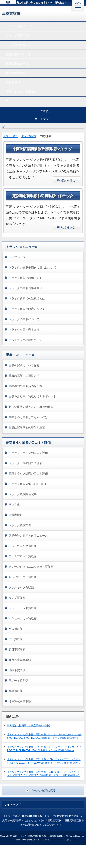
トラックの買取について (24, 319)
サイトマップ (43, 118)
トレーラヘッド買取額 (23, 608)
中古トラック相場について (25, 339)
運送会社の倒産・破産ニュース (28, 535)
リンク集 (14, 504)
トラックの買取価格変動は (25, 288)
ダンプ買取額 (28, 136)
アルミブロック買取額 (23, 556)
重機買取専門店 (16, 72)
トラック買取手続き (18, 35)
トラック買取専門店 (18, 45)
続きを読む (68, 180)
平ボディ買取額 (18, 680)
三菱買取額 (11, 13)
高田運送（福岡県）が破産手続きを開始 (28, 725)
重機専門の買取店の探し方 (25, 386)
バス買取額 (16, 628)
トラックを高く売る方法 (24, 329)
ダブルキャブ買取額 (21, 587)
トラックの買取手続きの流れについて (32, 267)
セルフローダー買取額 (23, 577)
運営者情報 (13, 82)
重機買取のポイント (18, 54)
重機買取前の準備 (17, 63)
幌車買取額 (16, 690)
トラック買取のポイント (21, 26)
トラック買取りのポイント (25, 277)
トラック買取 (10, 136)
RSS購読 (43, 111)
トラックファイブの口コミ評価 (28, 452)
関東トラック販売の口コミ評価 (28, 473)
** (7, 101)
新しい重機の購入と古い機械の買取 (31, 406)
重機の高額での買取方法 (24, 375)
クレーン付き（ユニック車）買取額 (31, 566)
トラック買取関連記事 (23, 494)
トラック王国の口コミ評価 (25, 463)
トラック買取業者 (20, 525)
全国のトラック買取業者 (21, 91)
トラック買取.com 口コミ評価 (27, 483)
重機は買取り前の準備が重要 (27, 427)
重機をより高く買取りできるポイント (32, 396)
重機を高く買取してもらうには (28, 417)
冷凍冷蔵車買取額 (20, 701)
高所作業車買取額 (20, 659)
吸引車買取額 (17, 649)
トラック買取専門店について (27, 308)
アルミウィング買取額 (23, 546)
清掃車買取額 (17, 670)
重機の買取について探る (24, 365)
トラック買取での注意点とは (27, 298)
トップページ (17, 257)
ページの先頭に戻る (43, 790)
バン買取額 (16, 639)
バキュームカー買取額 (23, 618)
